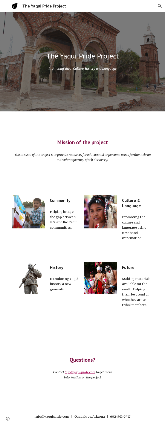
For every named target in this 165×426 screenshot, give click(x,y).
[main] (82, 56)
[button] (5, 6)
